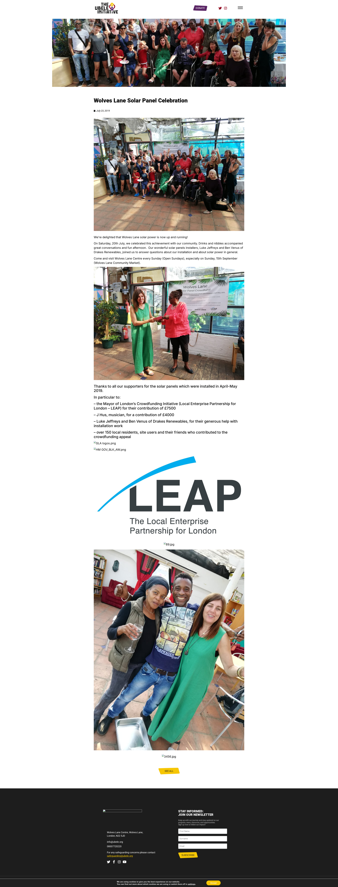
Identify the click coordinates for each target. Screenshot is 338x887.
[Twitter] (220, 8)
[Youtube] (124, 861)
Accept (213, 883)
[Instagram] (225, 8)
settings (191, 884)
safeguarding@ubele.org (120, 855)
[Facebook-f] (114, 861)
